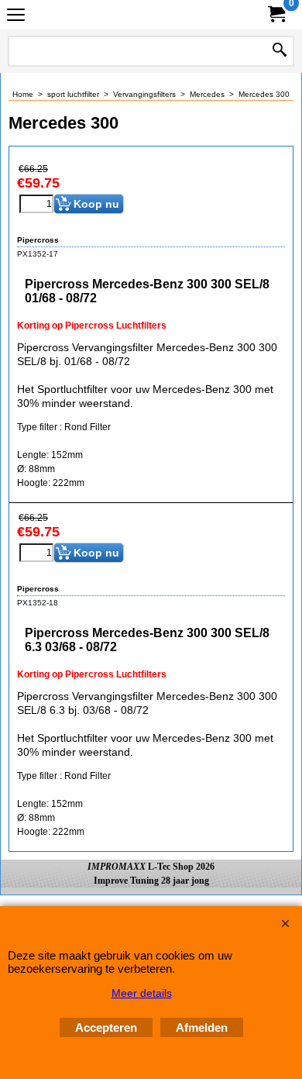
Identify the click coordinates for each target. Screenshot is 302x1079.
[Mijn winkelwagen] (275, 14)
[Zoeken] (280, 51)
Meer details (142, 993)
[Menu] (16, 16)
